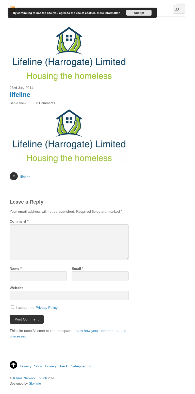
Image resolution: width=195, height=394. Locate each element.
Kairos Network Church (30, 378)
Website (17, 288)
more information (108, 13)
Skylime (35, 383)
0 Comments (45, 103)
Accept (139, 12)
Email (77, 268)
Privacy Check (56, 366)
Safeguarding (81, 366)
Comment (19, 221)
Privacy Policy (47, 308)
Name (16, 268)
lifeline (20, 94)
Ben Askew (18, 103)
